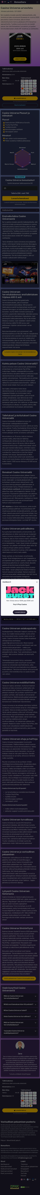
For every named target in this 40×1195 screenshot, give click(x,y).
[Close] (36, 582)
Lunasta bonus (20, 612)
